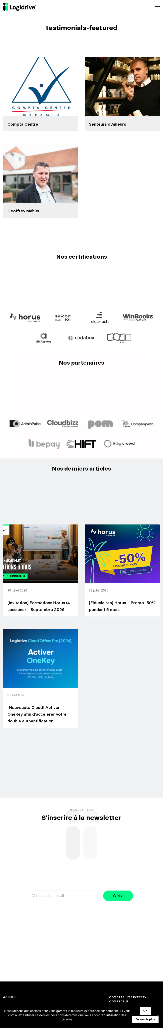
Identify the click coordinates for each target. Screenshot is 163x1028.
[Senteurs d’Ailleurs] (122, 86)
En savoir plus (145, 1019)
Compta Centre (22, 124)
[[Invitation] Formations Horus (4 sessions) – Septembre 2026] (40, 553)
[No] (158, 1016)
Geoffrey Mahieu (24, 211)
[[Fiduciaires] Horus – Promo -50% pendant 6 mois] (122, 553)
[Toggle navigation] (157, 6)
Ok (145, 1010)
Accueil (10, 997)
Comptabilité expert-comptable (127, 999)
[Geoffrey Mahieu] (40, 173)
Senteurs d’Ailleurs (107, 124)
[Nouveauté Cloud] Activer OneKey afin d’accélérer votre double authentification (37, 714)
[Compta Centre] (40, 86)
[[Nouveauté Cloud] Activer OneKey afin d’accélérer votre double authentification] (40, 658)
